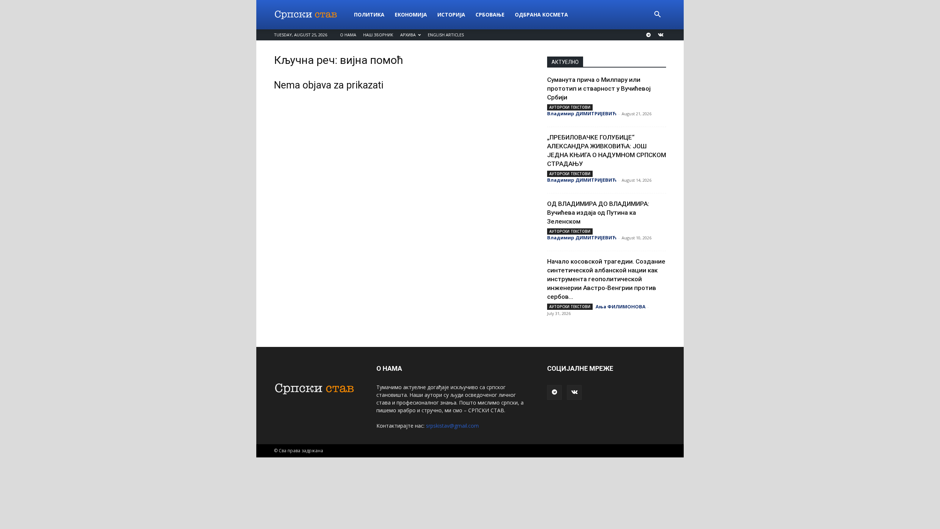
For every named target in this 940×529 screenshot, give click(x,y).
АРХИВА (408, 34)
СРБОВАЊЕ (490, 14)
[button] (657, 15)
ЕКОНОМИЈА (411, 14)
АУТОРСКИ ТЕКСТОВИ (569, 107)
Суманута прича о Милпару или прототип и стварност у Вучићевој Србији (599, 88)
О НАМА (348, 34)
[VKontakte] (660, 34)
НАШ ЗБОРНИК (378, 34)
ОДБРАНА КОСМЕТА (541, 14)
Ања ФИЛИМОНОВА (621, 306)
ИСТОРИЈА (451, 14)
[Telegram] (648, 34)
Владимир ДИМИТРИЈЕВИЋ (582, 113)
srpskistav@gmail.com (452, 425)
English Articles (446, 34)
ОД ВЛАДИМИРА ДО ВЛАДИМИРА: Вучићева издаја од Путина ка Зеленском (598, 212)
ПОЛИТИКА (369, 14)
